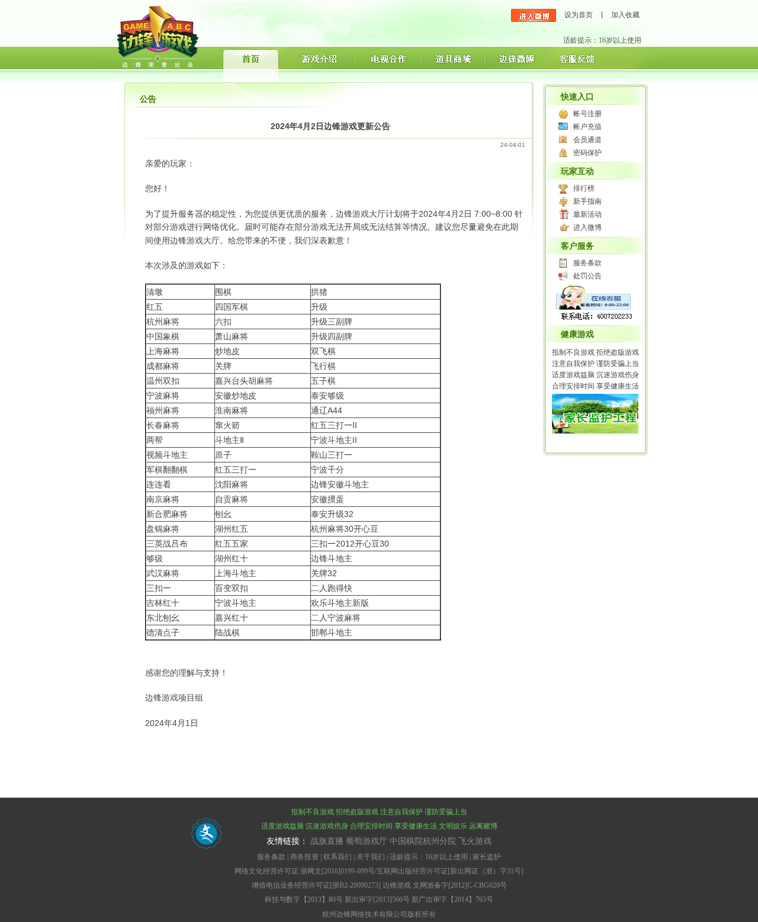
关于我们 (370, 857)
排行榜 (584, 188)
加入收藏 (625, 15)
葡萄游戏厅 (366, 841)
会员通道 (587, 140)
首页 (252, 64)
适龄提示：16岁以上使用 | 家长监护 (445, 857)
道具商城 (451, 64)
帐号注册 (587, 114)
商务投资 (304, 857)
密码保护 (587, 153)
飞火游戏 (475, 841)
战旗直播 (326, 841)
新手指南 (587, 201)
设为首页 (578, 15)
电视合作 (386, 64)
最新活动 (587, 214)
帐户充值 (587, 127)
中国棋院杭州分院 (423, 841)
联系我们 (337, 857)
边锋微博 (514, 64)
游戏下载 (318, 64)
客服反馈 (576, 64)
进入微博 (587, 227)
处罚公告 (587, 276)
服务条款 (587, 263)
